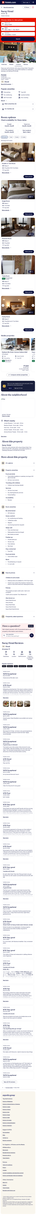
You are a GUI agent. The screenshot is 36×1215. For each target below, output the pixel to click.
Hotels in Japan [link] (6, 1106)
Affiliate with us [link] (7, 1147)
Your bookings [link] (6, 1132)
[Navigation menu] (33, 2)
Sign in (10, 388)
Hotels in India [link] (6, 1117)
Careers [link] (4, 1185)
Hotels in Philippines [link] (8, 1101)
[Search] (32, 635)
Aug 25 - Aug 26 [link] (26, 126)
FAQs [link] (4, 1135)
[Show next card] (34, 52)
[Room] (20, 704)
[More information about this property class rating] (6, 13)
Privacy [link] (4, 1167)
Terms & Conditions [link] (7, 1164)
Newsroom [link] (5, 1150)
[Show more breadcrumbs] (2, 1087)
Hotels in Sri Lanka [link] (7, 1120)
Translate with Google (8, 871)
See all (3, 100)
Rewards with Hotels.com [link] (9, 1190)
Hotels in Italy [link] (6, 1112)
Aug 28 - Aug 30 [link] (9, 132)
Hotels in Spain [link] (6, 1114)
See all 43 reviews (6, 84)
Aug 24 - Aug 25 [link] (9, 126)
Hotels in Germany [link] (7, 1125)
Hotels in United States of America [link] (11, 1104)
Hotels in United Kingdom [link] (9, 1122)
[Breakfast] (6, 704)
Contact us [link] (5, 1137)
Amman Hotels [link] (9, 1087)
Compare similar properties (19, 375)
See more (3, 436)
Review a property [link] (7, 1140)
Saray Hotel (8, 24)
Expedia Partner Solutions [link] (9, 1152)
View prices (28, 176)
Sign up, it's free (18, 388)
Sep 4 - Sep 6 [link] (26, 132)
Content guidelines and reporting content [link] (13, 1173)
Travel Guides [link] (6, 1187)
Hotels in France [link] (6, 1109)
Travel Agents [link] (6, 1158)
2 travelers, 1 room (10, 34)
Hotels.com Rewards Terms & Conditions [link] (13, 1175)
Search (18, 39)
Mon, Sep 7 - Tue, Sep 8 (12, 29)
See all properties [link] (9, 7)
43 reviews (5, 649)
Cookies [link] (5, 1170)
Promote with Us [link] (7, 1155)
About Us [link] (5, 1182)
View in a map (6, 416)
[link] (33, 7)
